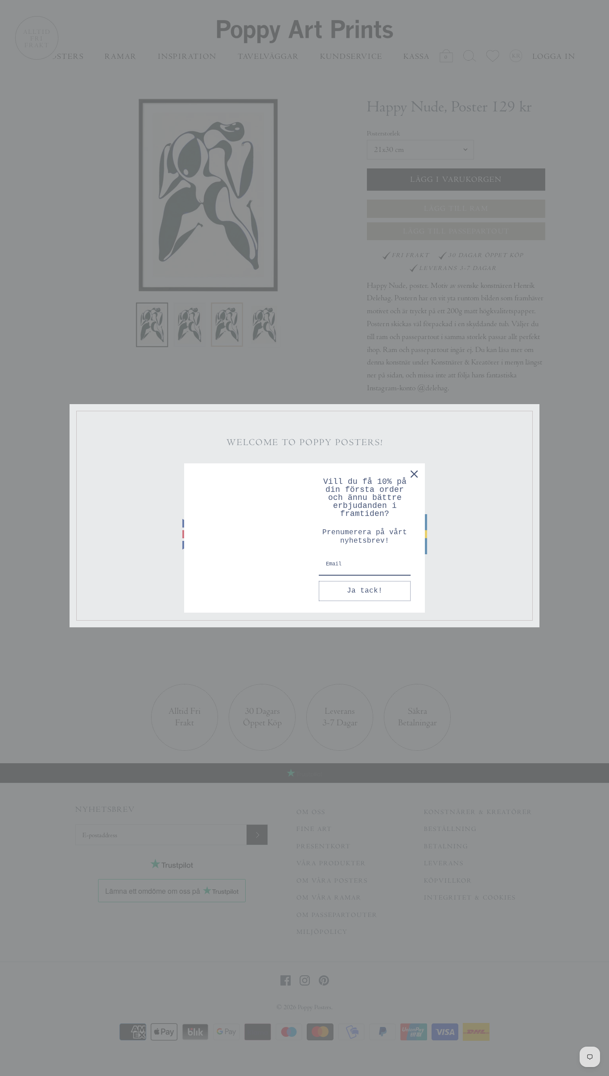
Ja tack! (365, 591)
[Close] (414, 474)
